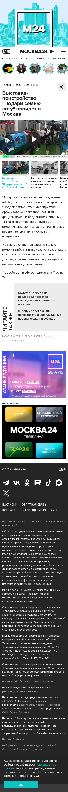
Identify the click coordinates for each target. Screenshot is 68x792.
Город (35, 85)
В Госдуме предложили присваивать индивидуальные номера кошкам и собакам (39, 314)
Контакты (10, 510)
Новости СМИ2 (11, 403)
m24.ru (12, 531)
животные (17, 336)
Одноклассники (27, 482)
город (5, 336)
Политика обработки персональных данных (27, 681)
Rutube (38, 482)
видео (28, 336)
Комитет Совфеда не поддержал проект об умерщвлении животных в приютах (36, 298)
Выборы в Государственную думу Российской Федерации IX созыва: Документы (29, 747)
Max (59, 482)
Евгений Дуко (42, 336)
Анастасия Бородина (14, 340)
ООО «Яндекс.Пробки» (15, 712)
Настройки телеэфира (15, 522)
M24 (23, 469)
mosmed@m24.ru (12, 658)
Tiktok (48, 482)
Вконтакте (16, 482)
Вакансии (9, 505)
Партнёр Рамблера (13, 739)
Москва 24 (34, 51)
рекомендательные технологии (20, 691)
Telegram (6, 482)
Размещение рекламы (40, 510)
